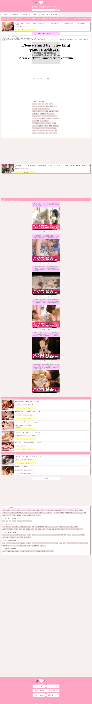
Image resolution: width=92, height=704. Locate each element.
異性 (46, 130)
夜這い (68, 526)
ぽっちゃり (28, 543)
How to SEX (55, 526)
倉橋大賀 (11, 512)
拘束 (36, 529)
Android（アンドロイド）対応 (39, 106)
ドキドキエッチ (48, 123)
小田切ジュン (5, 512)
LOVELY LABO (36, 113)
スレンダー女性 (55, 118)
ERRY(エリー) (53, 106)
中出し (39, 103)
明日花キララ (42, 545)
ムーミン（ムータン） (11, 515)
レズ (4, 526)
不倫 (33, 128)
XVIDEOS (22, 551)
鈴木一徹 (28, 510)
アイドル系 (40, 543)
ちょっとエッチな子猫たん (38, 123)
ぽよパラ (46, 125)
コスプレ (72, 529)
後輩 (62, 534)
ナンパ (77, 529)
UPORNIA (35, 103)
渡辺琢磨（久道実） (31, 515)
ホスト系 (40, 534)
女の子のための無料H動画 (51, 128)
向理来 (51, 510)
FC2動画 (17, 551)
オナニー (16, 529)
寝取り (34, 130)
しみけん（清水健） (48, 512)
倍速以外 (42, 128)
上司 (55, 534)
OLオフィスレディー (7, 545)
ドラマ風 (54, 123)
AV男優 (47, 106)
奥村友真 (81, 510)
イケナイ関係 (43, 113)
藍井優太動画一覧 (37, 78)
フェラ (34, 125)
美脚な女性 (35, 132)
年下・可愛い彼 (27, 537)
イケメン (11, 534)
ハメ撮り (67, 529)
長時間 (50, 132)
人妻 (43, 103)
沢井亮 (36, 512)
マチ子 (50, 125)
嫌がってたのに (20, 520)
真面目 (60, 543)
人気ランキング (11, 551)
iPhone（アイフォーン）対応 (38, 111)
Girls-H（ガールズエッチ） (43, 108)
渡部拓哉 (38, 515)
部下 (58, 534)
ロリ (54, 543)
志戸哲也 (40, 512)
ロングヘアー (56, 125)
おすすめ (4, 551)
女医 (18, 545)
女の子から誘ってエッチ (8, 529)
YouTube (38, 551)
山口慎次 (24, 515)
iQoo (47, 111)
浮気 (37, 130)
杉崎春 (38, 510)
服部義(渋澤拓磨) (68, 512)
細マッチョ (34, 534)
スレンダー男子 (36, 120)
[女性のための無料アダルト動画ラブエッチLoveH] (39, 4)
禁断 (49, 130)
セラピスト (74, 534)
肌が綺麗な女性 (41, 132)
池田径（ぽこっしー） (78, 512)
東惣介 (4, 510)
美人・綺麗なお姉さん (20, 543)
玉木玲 (57, 512)
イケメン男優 (5, 534)
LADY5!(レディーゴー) (53, 111)
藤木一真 (47, 510)
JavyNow (43, 551)
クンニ (55, 116)
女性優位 (28, 529)
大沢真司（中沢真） (70, 510)
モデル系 (45, 543)
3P (55, 529)
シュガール (35, 118)
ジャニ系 (16, 534)
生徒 (65, 534)
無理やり (14, 520)
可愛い (50, 543)
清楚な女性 (42, 130)
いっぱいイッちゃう (37, 116)
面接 (53, 529)
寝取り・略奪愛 (62, 526)
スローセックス (48, 526)
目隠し (32, 529)
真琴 (85, 512)
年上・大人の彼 (20, 537)
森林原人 (19, 515)
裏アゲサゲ (33, 551)
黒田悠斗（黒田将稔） (19, 512)
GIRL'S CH (35, 108)
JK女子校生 (85, 543)
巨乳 (14, 543)
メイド (14, 545)
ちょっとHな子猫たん (44, 120)
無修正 (76, 526)
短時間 (52, 551)
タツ (54, 512)
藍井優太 (51, 103)
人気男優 (37, 128)
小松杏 (46, 103)
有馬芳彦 (9, 510)
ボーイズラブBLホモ (39, 526)
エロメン (50, 116)
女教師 (28, 545)
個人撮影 (62, 529)
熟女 (57, 543)
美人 (53, 130)
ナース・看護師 (23, 545)
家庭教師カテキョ (35, 545)
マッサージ (8, 526)
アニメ (81, 529)
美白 (56, 130)
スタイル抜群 (8, 543)
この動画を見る (46, 231)
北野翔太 (23, 510)
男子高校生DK (12, 537)
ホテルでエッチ (40, 125)
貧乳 (47, 132)
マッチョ (29, 534)
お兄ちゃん (51, 534)
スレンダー (34, 543)
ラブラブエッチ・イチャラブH (25, 526)
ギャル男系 (45, 534)
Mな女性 (73, 543)
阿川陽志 (18, 510)
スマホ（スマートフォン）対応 (44, 118)
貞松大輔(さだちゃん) (29, 512)
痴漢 (50, 529)
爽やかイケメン (22, 534)
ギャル (64, 543)
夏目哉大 (42, 510)
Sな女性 (68, 543)
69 (47, 529)
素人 (80, 543)
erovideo (27, 551)
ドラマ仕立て (14, 526)
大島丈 (76, 510)
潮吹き (20, 529)
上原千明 (13, 510)
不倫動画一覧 (49, 78)
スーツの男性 (5, 537)
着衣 (24, 529)
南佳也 (4, 515)
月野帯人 (62, 512)
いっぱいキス (44, 116)
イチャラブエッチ (50, 113)
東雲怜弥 (33, 510)
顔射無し (55, 132)
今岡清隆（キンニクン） (59, 510)
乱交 (58, 529)
